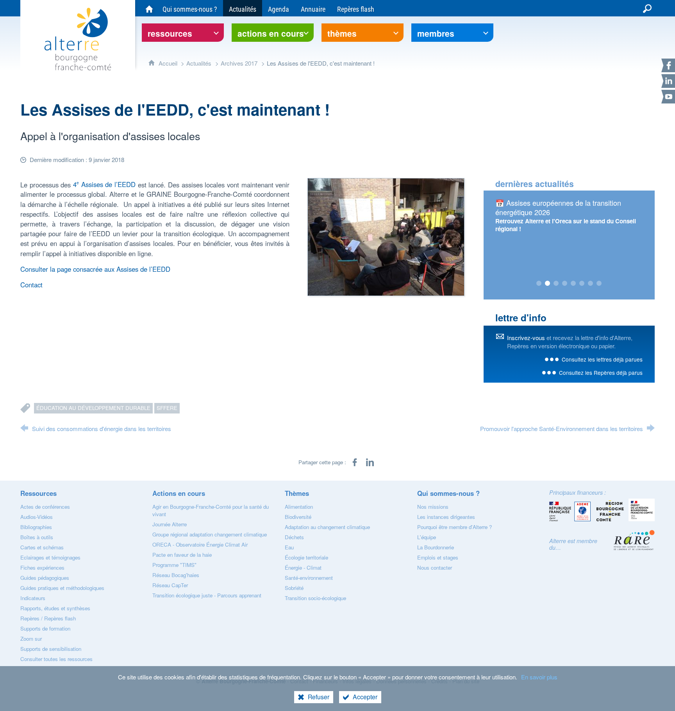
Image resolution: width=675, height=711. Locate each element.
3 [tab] (556, 283)
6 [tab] (582, 283)
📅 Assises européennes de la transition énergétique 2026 (558, 207)
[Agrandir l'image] (385, 236)
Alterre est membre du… (573, 544)
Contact (31, 284)
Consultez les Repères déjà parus (601, 372)
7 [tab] (591, 283)
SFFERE (167, 408)
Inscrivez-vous (526, 337)
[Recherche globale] (647, 8)
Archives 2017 (239, 63)
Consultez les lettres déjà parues (602, 359)
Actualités (198, 63)
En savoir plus (539, 677)
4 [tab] (565, 283)
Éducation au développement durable (93, 408)
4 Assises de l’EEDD (104, 184)
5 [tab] (573, 283)
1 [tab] (539, 283)
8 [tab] (599, 283)
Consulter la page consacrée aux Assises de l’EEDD (95, 269)
